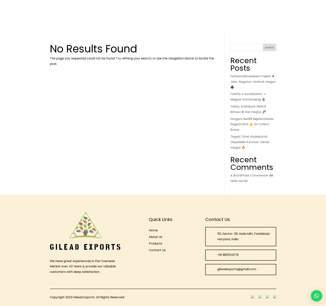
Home (66, 17)
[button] (316, 295)
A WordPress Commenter (249, 175)
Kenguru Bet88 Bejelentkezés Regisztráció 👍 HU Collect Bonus (252, 124)
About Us (82, 17)
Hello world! (239, 181)
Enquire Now (214, 16)
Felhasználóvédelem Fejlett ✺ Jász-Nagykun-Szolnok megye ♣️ (253, 81)
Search (269, 47)
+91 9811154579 (252, 16)
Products (100, 17)
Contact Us (124, 17)
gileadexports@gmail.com (297, 16)
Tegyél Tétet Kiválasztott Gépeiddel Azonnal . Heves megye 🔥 (249, 142)
